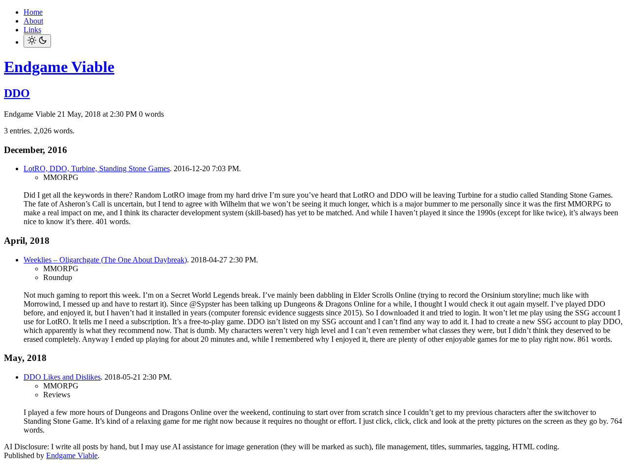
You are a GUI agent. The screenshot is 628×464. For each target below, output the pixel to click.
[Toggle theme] (37, 41)
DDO (17, 93)
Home (33, 12)
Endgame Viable (59, 67)
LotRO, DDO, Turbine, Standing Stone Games (97, 168)
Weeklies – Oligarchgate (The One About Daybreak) (105, 260)
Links (32, 30)
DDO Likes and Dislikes (62, 377)
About (33, 21)
